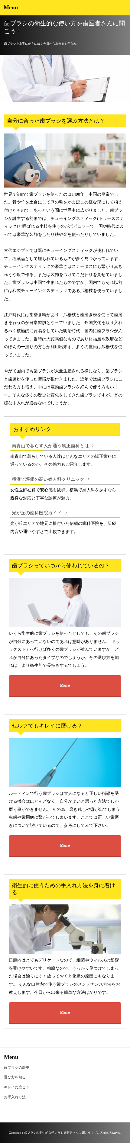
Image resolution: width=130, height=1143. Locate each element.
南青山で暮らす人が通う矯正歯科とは (50, 445)
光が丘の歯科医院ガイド (37, 512)
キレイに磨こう (16, 1087)
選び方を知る (15, 1077)
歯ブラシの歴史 (16, 1067)
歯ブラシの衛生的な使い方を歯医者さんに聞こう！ (64, 27)
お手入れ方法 (15, 1097)
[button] (65, 7)
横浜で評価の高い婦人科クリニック (48, 479)
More (65, 685)
